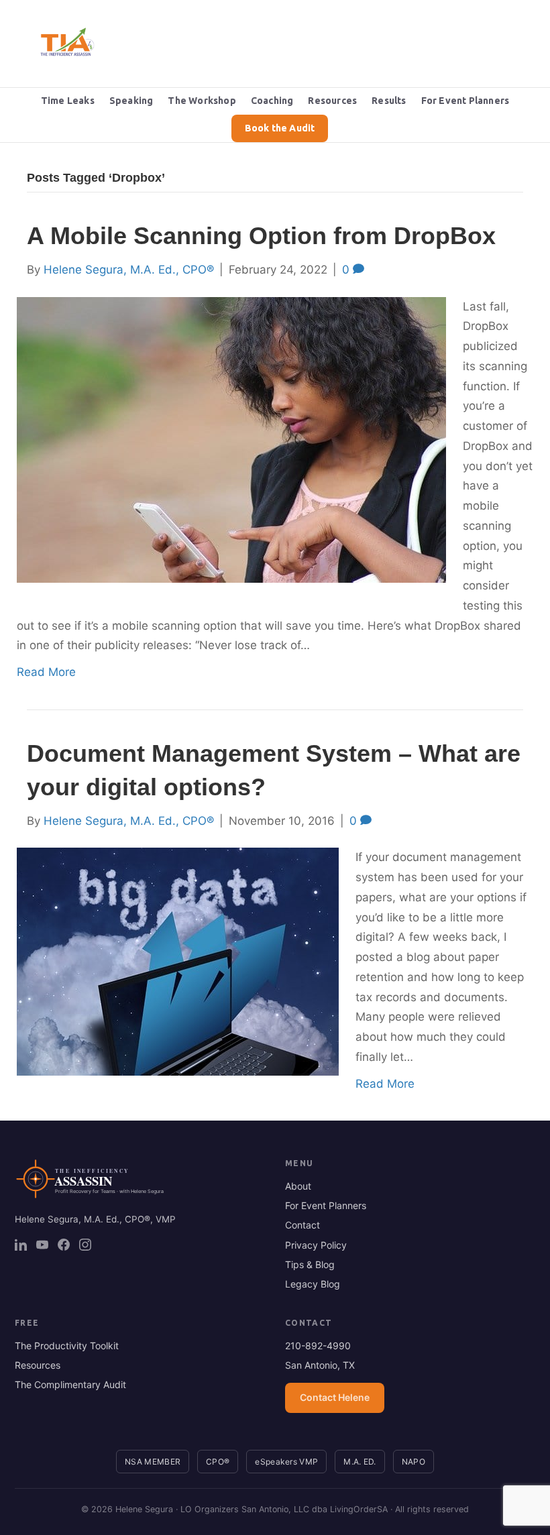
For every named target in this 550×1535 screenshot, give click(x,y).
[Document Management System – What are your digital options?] (178, 961)
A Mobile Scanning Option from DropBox (261, 235)
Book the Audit (280, 128)
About (298, 1186)
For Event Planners (465, 100)
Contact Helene (335, 1397)
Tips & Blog (310, 1264)
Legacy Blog (312, 1284)
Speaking (131, 100)
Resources (332, 100)
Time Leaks (68, 100)
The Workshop (201, 100)
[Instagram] (85, 1245)
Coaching (272, 100)
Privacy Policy (316, 1245)
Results (389, 100)
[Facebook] (64, 1245)
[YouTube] (42, 1245)
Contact (302, 1225)
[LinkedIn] (21, 1245)
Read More (46, 672)
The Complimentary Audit (70, 1384)
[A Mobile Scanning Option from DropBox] (231, 438)
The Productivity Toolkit (67, 1345)
